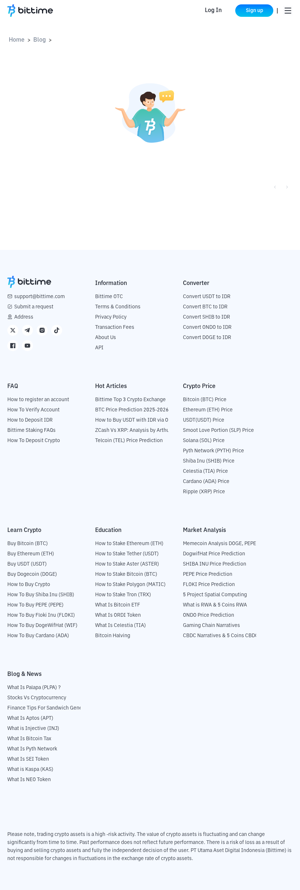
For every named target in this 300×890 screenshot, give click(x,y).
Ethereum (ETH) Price (208, 409)
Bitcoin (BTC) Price (204, 399)
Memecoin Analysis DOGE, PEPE (219, 543)
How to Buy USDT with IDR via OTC (135, 420)
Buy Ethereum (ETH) (30, 553)
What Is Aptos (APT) (30, 718)
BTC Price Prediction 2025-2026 (132, 409)
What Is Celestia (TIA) (120, 625)
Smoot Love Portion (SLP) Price (218, 430)
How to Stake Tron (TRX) (123, 594)
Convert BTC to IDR (205, 306)
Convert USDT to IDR (206, 296)
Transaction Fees (114, 327)
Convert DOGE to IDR (207, 337)
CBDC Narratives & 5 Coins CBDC (220, 635)
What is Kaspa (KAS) (30, 769)
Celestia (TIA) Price (205, 471)
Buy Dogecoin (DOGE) (32, 574)
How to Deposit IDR (30, 420)
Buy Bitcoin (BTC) (27, 543)
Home (17, 40)
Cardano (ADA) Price (206, 481)
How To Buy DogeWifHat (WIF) (42, 625)
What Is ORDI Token (118, 615)
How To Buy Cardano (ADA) (38, 635)
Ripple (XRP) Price (204, 491)
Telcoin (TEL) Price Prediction (129, 440)
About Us (105, 337)
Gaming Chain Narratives (211, 625)
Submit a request (33, 306)
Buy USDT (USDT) (27, 564)
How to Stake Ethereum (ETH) (129, 543)
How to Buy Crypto (28, 584)
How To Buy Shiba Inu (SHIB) (40, 594)
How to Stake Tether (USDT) (127, 553)
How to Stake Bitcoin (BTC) (126, 574)
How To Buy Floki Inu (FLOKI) (41, 615)
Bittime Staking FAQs (31, 430)
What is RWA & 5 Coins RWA (215, 605)
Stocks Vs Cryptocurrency (36, 697)
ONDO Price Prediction (208, 615)
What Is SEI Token (28, 759)
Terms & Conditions (117, 306)
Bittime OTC (109, 296)
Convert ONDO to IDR (207, 327)
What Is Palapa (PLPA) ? (34, 687)
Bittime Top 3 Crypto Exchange (130, 399)
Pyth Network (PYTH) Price (213, 450)
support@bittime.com (39, 296)
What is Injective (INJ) (33, 728)
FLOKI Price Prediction (209, 584)
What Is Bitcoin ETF (117, 605)
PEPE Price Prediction (207, 574)
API (99, 347)
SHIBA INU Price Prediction (214, 564)
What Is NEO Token (29, 779)
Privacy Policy (111, 317)
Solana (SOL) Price (204, 440)
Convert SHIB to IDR (206, 317)
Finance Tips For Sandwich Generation (51, 708)
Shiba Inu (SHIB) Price (209, 461)
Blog (39, 40)
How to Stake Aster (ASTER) (127, 564)
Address (23, 317)
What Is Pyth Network (32, 749)
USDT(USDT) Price (203, 420)
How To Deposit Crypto (33, 440)
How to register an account (38, 399)
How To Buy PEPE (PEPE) (35, 605)
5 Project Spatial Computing (215, 594)
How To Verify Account (33, 409)
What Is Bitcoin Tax (29, 738)
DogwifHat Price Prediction (214, 553)
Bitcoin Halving (112, 635)
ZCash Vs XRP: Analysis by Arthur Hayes (141, 430)
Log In (213, 11)
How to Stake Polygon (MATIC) (130, 584)
